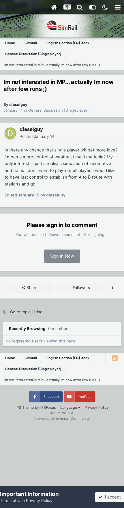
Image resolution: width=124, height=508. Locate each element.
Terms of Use (12, 500)
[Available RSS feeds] (115, 358)
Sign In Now (62, 256)
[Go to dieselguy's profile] (10, 133)
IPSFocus (48, 407)
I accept (112, 497)
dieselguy (18, 104)
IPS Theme (25, 407)
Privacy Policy (96, 407)
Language (69, 407)
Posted (37, 136)
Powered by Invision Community (62, 418)
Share (31, 287)
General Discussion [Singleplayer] (58, 110)
